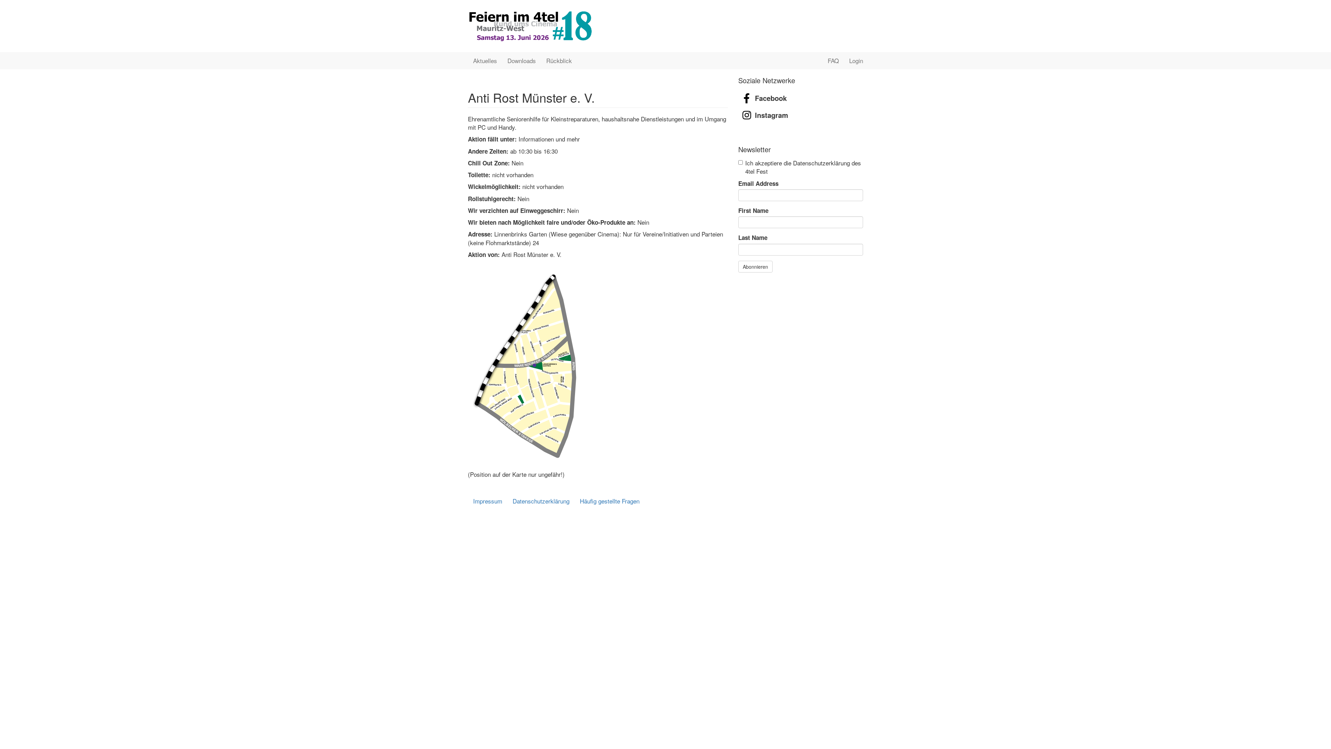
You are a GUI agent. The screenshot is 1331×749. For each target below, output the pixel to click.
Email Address (758, 183)
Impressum (487, 501)
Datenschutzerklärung (541, 501)
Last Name (752, 237)
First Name (753, 210)
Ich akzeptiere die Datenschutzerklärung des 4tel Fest (803, 167)
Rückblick (559, 60)
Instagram (771, 115)
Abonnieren (755, 266)
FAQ (833, 60)
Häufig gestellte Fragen (610, 501)
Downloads (521, 60)
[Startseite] (530, 26)
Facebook (771, 98)
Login (856, 60)
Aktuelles (485, 60)
